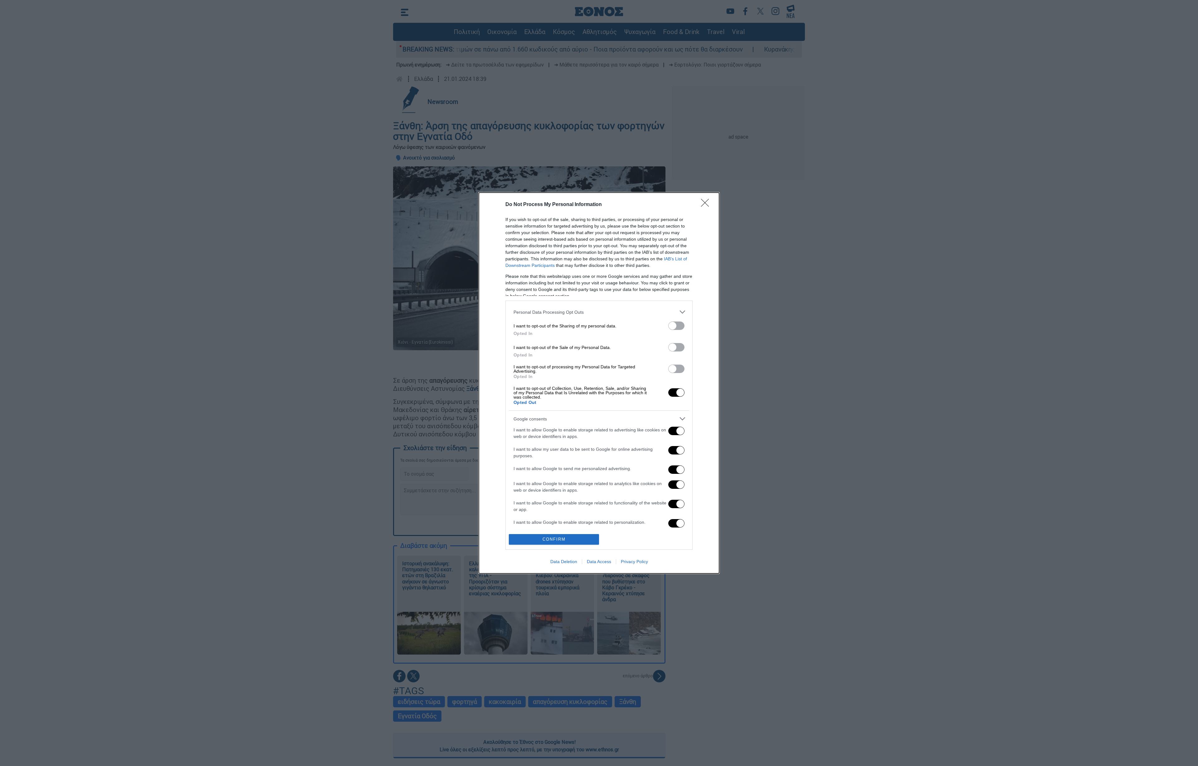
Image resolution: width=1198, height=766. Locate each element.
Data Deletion (563, 561)
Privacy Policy (634, 561)
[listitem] (599, 312)
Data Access (599, 561)
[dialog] (599, 383)
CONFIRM (554, 539)
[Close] (707, 205)
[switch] (676, 326)
